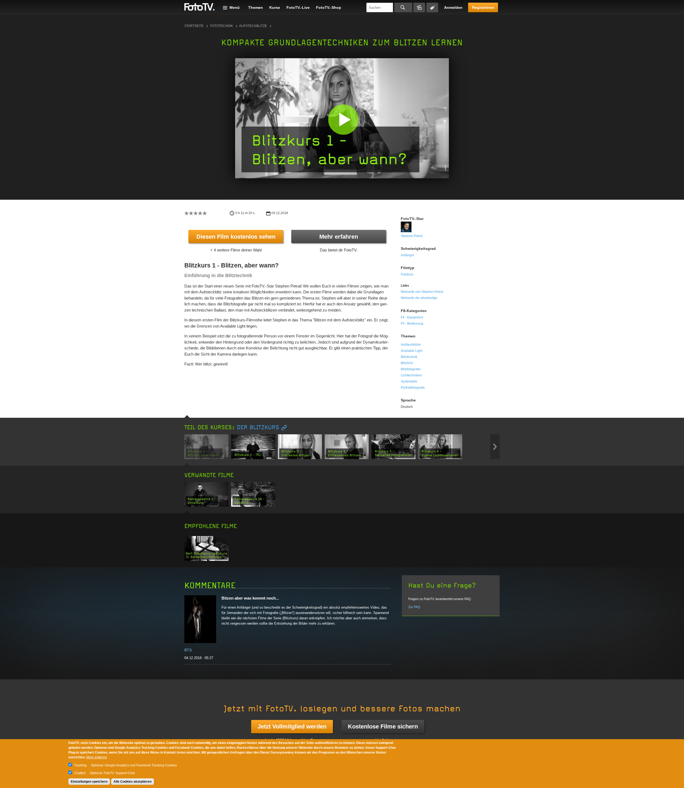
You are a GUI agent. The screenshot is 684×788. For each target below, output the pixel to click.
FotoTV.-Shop (328, 7)
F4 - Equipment (412, 317)
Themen (255, 7)
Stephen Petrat (411, 236)
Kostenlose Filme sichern (383, 726)
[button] (343, 119)
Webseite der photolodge (419, 298)
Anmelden (453, 7)
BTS (188, 650)
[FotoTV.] (199, 7)
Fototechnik (221, 26)
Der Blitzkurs (258, 427)
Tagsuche (432, 7)
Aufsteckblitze (253, 26)
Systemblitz (409, 381)
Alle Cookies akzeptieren (132, 781)
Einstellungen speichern (89, 781)
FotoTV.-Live (298, 7)
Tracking (80, 765)
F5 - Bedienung (412, 323)
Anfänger (407, 255)
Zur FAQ (414, 607)
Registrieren (483, 7)
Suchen (403, 7)
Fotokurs (407, 274)
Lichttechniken (411, 375)
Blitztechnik (409, 357)
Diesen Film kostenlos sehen (235, 236)
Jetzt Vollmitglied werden (292, 726)
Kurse (274, 7)
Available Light (411, 351)
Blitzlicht (407, 363)
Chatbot (80, 773)
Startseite (194, 26)
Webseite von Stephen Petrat (422, 292)
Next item (495, 446)
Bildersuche (419, 7)
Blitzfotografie (411, 369)
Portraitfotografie (413, 387)
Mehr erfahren (338, 236)
